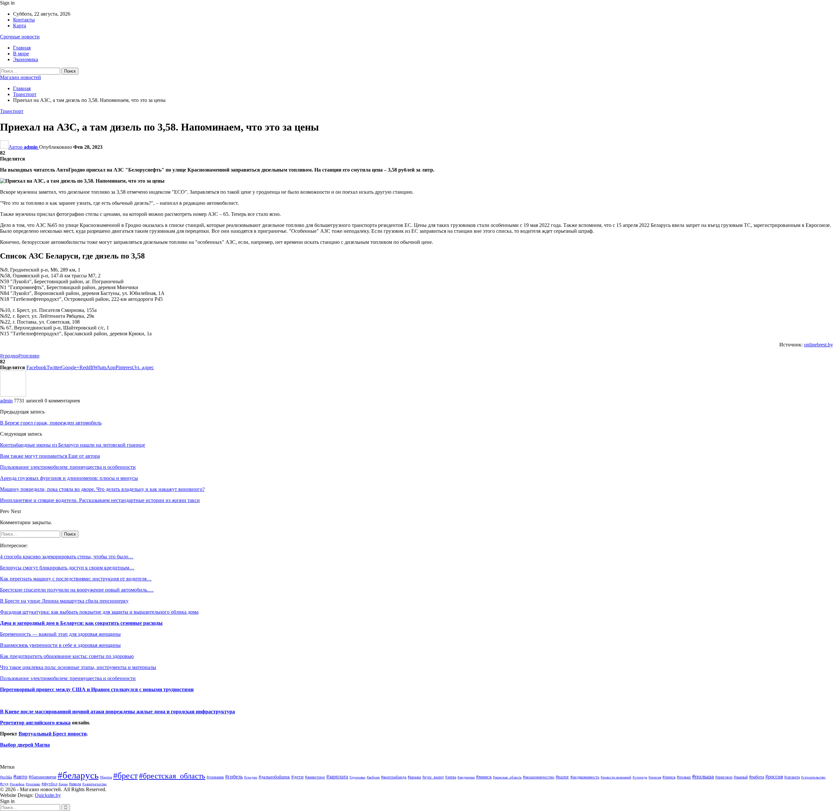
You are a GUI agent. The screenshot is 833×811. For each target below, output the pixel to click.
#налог (562, 776)
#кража (414, 777)
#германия (215, 777)
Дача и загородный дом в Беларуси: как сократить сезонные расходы (81, 623)
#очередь (640, 777)
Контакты (24, 19)
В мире (21, 53)
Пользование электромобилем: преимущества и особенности (68, 678)
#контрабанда (393, 777)
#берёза (106, 777)
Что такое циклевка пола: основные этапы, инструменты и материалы (78, 667)
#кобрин (373, 777)
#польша (703, 776)
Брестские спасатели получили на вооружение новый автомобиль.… (77, 590)
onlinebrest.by (818, 344)
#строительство (813, 777)
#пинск (669, 777)
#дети (297, 776)
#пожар (684, 777)
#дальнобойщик (274, 776)
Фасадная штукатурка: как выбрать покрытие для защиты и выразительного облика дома (99, 612)
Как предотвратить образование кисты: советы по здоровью (67, 656)
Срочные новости (20, 36)
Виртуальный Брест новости (53, 733)
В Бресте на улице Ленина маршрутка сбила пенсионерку (64, 601)
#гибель (234, 777)
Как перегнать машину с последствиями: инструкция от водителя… (76, 578)
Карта (19, 25)
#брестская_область (172, 775)
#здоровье (357, 777)
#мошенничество (538, 777)
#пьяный (741, 777)
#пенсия (655, 777)
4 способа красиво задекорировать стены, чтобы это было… (66, 556)
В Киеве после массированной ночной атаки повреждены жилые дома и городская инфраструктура (117, 711)
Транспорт (11, 111)
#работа (756, 776)
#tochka (6, 777)
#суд (4, 783)
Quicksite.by (48, 795)
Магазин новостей (20, 77)
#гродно (9, 355)
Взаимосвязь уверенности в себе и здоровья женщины (60, 645)
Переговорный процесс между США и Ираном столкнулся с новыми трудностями (97, 689)
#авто (20, 776)
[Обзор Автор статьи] (13, 395)
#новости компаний (616, 777)
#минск (484, 776)
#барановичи (42, 776)
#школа (75, 784)
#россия (774, 776)
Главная (22, 47)
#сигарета (792, 777)
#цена (63, 784)
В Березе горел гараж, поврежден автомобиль (51, 423)
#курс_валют (433, 777)
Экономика (25, 59)
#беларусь (78, 775)
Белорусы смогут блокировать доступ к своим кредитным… (67, 567)
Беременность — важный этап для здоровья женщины (60, 634)
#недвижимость (584, 777)
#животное (315, 777)
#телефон (17, 784)
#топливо (28, 355)
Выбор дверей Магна (25, 745)
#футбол (49, 783)
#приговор (723, 777)
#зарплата (337, 776)
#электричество (94, 784)
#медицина (466, 777)
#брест (125, 775)
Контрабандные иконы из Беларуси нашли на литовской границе (72, 445)
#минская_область (507, 777)
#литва (450, 777)
